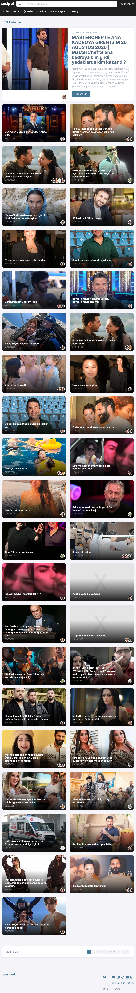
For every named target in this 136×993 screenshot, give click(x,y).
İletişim (130, 983)
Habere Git (81, 93)
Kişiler (5, 11)
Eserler (16, 11)
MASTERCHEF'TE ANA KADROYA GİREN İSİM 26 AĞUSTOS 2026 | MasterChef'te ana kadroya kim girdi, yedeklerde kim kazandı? (99, 50)
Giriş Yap (126, 3)
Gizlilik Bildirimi (118, 983)
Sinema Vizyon (57, 11)
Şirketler (28, 11)
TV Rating (73, 11)
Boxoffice (41, 11)
